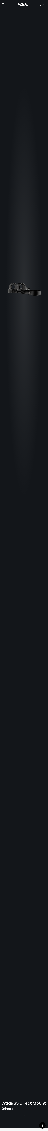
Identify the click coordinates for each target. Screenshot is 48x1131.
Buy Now (24, 1116)
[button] (42, 1125)
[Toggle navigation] (3, 5)
